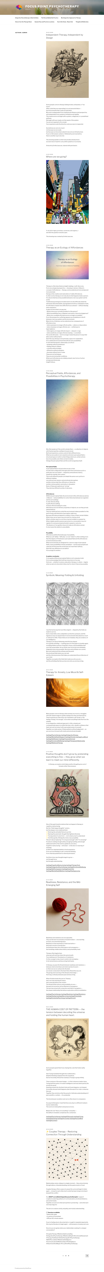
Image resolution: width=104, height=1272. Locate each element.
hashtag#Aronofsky (63, 1118)
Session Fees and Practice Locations (44, 21)
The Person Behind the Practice (49, 18)
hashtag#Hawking (51, 1118)
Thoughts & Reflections (82, 21)
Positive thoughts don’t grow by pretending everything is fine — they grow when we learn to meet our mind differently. (67, 757)
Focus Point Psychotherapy (52, 6)
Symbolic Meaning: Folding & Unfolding (65, 575)
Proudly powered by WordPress (23, 1268)
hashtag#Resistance (79, 994)
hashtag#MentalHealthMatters (55, 871)
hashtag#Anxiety (70, 737)
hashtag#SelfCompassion (54, 869)
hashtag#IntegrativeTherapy (69, 735)
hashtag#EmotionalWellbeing (55, 741)
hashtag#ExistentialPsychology (55, 998)
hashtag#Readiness (67, 994)
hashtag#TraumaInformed (67, 739)
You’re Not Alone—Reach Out (65, 21)
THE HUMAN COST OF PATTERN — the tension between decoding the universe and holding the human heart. (65, 1012)
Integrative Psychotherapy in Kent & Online (26, 18)
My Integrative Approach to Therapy (71, 18)
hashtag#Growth (70, 998)
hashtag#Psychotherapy (53, 735)
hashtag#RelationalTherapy (54, 743)
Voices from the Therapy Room (23, 21)
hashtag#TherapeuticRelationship (74, 741)
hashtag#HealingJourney (72, 871)
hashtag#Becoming (63, 996)
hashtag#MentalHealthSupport (55, 737)
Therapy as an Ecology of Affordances (64, 247)
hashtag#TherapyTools (73, 865)
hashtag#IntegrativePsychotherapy (57, 867)
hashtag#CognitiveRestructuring (56, 865)
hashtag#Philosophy (67, 1116)
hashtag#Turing (78, 1116)
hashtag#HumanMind (76, 1118)
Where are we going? (56, 156)
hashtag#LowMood (82, 737)
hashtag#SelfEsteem (52, 739)
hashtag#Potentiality (75, 996)
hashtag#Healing (51, 996)
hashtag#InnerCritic (68, 869)
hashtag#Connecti (51, 1120)
